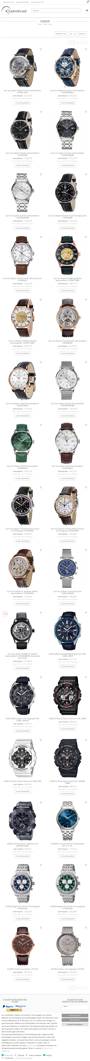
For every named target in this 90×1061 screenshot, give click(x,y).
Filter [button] (83, 34)
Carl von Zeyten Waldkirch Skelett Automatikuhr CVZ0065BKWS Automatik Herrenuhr (22, 656)
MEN (45, 24)
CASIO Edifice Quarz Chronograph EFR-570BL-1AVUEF (22, 720)
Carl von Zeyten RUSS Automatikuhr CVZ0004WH (67, 467)
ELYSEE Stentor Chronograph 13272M (67, 969)
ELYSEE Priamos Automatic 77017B (22, 969)
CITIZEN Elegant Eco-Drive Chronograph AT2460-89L (22, 907)
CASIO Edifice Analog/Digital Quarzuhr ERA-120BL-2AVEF (67, 655)
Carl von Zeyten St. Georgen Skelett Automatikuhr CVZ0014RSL (22, 592)
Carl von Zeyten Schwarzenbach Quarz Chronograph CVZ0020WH (67, 530)
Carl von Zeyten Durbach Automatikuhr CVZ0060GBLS (67, 92)
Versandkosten (28, 98)
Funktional (9, 1058)
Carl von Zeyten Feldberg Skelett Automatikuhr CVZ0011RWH (22, 342)
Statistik (21, 1055)
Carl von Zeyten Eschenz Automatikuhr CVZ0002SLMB (23, 217)
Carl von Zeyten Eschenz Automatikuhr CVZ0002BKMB (68, 154)
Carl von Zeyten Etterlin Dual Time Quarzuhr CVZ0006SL (22, 279)
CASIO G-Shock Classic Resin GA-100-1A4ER (67, 719)
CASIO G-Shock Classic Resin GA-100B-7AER (22, 781)
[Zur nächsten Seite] (86, 42)
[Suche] (79, 10)
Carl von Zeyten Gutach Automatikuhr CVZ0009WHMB (67, 405)
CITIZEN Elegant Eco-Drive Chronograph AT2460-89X (67, 907)
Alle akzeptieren (75, 1015)
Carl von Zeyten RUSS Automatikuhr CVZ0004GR (22, 467)
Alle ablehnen (75, 1020)
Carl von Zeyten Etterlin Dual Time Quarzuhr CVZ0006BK (67, 217)
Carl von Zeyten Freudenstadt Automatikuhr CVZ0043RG (67, 342)
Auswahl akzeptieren (75, 1024)
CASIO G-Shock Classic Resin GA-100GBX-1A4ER (67, 782)
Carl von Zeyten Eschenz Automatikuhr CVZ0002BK (23, 154)
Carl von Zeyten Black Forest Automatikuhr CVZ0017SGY (22, 92)
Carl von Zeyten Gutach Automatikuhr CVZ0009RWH (22, 405)
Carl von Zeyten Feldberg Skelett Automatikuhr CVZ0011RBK (67, 279)
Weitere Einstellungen (24, 1058)
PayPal (49, 1055)
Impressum (31, 1045)
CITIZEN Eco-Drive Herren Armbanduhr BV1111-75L (67, 845)
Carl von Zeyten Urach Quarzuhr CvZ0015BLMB (67, 592)
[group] (22, 67)
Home (40, 24)
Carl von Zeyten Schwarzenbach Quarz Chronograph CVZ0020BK (22, 530)
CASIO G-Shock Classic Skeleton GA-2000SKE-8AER (22, 845)
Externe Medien (35, 1055)
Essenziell (9, 1055)
